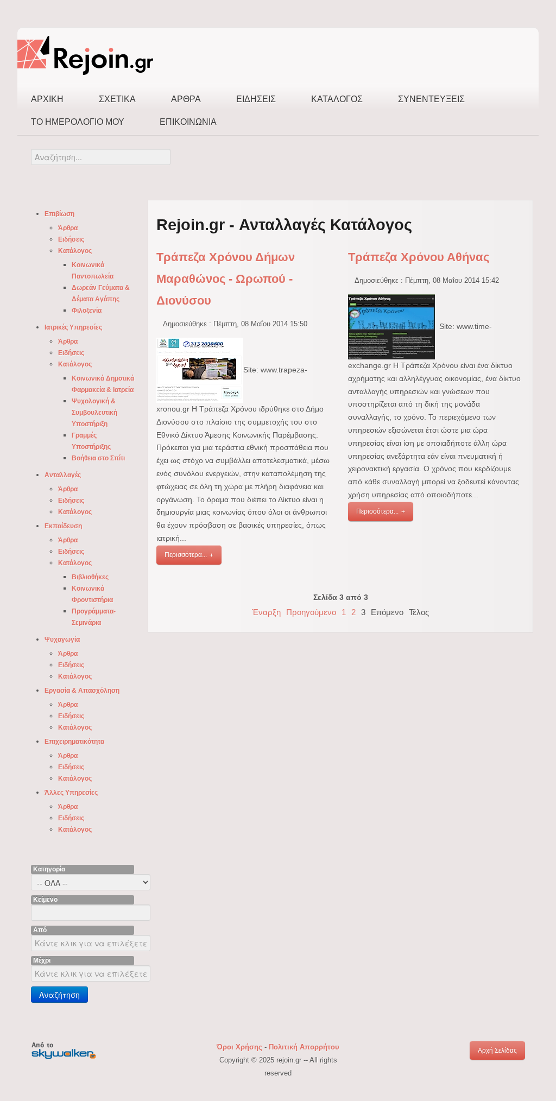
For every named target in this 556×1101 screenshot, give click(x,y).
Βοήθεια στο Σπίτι (98, 458)
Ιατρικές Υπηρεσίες (73, 327)
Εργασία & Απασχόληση (82, 690)
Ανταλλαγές (63, 475)
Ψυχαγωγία (62, 639)
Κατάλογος (337, 99)
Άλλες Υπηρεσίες (71, 792)
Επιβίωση (59, 214)
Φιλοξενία (87, 310)
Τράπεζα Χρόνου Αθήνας (418, 257)
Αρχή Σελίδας (497, 1050)
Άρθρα (186, 99)
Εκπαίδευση (63, 526)
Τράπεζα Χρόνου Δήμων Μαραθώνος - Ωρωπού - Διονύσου (225, 278)
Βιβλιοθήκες (90, 577)
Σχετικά (117, 99)
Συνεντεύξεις (431, 99)
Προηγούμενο (311, 612)
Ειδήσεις (256, 99)
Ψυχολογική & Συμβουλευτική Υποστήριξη (94, 412)
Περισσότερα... (186, 555)
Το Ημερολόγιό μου (77, 121)
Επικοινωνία (188, 121)
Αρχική (47, 99)
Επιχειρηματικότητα (74, 741)
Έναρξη (266, 612)
